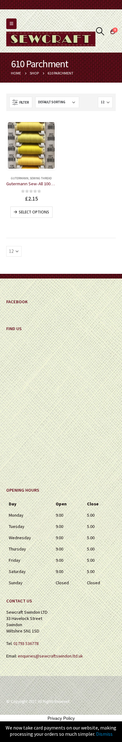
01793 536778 (25, 643)
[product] (31, 145)
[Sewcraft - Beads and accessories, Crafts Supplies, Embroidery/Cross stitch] (50, 39)
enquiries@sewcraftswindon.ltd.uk (50, 656)
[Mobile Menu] (11, 23)
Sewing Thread (41, 178)
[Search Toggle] (100, 31)
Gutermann (19, 178)
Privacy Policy (61, 718)
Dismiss (104, 734)
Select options (34, 212)
